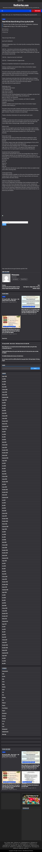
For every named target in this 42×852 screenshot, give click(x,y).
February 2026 (4, 389)
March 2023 (4, 473)
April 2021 (4, 508)
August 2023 (4, 460)
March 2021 (4, 510)
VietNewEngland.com (25, 842)
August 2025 (4, 400)
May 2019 (4, 568)
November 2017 (5, 616)
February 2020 (4, 545)
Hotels (3, 689)
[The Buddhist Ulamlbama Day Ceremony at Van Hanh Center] (31, 777)
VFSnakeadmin (6, 29)
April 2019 (4, 571)
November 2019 (5, 552)
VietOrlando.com (5, 846)
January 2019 (4, 579)
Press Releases (5, 708)
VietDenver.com (17, 842)
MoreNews (25, 850)
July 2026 (4, 379)
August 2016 (4, 655)
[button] (2, 11)
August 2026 (4, 376)
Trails (3, 724)
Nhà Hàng (4, 697)
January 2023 (4, 479)
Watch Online (37, 10)
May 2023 (4, 468)
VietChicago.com (15, 844)
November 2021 (5, 492)
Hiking (3, 684)
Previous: (11, 286)
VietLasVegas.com (35, 846)
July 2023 (4, 463)
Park (3, 700)
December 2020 (5, 518)
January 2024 (4, 447)
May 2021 (3, 505)
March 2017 (4, 637)
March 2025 (4, 413)
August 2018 (4, 592)
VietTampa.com (14, 845)
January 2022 (4, 487)
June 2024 (4, 434)
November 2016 (5, 647)
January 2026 (4, 392)
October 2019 (4, 555)
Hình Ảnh (3, 687)
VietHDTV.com (13, 846)
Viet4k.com (21, 848)
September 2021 (5, 497)
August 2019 (4, 560)
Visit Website (15, 279)
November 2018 (5, 584)
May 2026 (4, 384)
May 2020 (4, 537)
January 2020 (4, 547)
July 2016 (4, 658)
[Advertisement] (21, 204)
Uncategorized (4, 729)
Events (4, 19)
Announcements (5, 671)
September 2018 (5, 589)
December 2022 (5, 481)
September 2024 (5, 426)
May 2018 (3, 600)
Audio (3, 673)
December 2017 (5, 613)
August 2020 (4, 529)
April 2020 (4, 539)
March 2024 (4, 442)
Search (3, 365)
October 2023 (4, 455)
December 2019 (5, 550)
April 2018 (4, 603)
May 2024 (4, 437)
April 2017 (4, 634)
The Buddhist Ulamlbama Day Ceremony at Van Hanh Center (12, 356)
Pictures (3, 705)
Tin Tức (3, 721)
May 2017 (3, 632)
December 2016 (5, 645)
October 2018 (4, 587)
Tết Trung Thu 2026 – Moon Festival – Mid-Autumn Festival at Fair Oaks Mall (10, 299)
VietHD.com (15, 848)
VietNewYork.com (8, 844)
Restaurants (4, 713)
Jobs (3, 692)
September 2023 (5, 458)
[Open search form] (30, 11)
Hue (5, 842)
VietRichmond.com (26, 845)
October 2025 (4, 394)
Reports (3, 710)
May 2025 (4, 408)
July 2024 (4, 431)
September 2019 (5, 558)
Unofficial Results (5, 731)
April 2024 (4, 439)
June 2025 (4, 405)
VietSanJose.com (33, 842)
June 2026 (4, 381)
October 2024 (4, 423)
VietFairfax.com (21, 5)
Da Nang (8, 842)
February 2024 (4, 444)
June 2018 (4, 597)
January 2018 (4, 610)
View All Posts (24, 279)
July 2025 (4, 402)
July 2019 (4, 563)
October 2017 (4, 618)
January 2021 (4, 516)
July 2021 (3, 500)
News (3, 695)
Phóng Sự (4, 702)
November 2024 (5, 421)
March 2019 (4, 574)
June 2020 (4, 534)
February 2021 (4, 513)
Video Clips (4, 734)
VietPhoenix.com (27, 846)
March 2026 (4, 386)
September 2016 (5, 653)
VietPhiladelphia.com (24, 844)
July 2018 (3, 595)
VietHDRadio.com (20, 846)
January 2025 (4, 418)
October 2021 (4, 495)
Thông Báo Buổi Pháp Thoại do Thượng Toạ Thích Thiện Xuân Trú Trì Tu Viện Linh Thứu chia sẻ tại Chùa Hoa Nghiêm (11, 331)
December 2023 (5, 450)
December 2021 (5, 489)
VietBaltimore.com (33, 844)
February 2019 (4, 576)
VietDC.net (20, 845)
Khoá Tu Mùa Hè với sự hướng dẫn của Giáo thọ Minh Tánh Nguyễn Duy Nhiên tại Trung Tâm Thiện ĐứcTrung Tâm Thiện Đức (31, 311)
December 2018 (5, 581)
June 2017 (4, 629)
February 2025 (4, 416)
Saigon (12, 842)
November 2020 (5, 521)
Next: (31, 286)
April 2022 (4, 484)
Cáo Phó (3, 676)
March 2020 (4, 542)
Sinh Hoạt (28, 306)
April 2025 (4, 410)
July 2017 (3, 626)
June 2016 (4, 661)
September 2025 (5, 397)
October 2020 (4, 524)
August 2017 (4, 624)
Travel (3, 726)
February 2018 (4, 608)
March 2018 (4, 605)
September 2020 (5, 526)
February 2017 (4, 639)
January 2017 (4, 642)
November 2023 (5, 452)
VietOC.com (26, 848)
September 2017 (5, 621)
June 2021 (4, 502)
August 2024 (4, 429)
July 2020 (4, 531)
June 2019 (4, 566)
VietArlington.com (6, 845)
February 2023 (4, 476)
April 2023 (4, 471)
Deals (3, 679)
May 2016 (4, 663)
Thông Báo (32, 306)
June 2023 (4, 466)
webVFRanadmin (5, 302)
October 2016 (4, 650)
